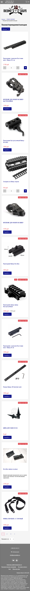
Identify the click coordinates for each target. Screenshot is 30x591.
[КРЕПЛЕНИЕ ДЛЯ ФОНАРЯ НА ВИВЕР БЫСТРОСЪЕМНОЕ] (15, 86)
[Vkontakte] (13, 560)
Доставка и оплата (22, 567)
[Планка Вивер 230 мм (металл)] (15, 373)
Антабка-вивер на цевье (10, 469)
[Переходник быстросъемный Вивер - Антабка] (15, 127)
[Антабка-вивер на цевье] (15, 456)
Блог (10, 569)
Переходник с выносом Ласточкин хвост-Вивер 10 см (13, 347)
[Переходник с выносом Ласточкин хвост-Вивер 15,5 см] (15, 45)
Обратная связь (16, 569)
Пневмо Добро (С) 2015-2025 (23, 572)
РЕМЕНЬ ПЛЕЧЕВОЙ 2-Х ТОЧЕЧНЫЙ (13, 519)
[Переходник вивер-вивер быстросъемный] (15, 291)
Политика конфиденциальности (14, 564)
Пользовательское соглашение (8, 567)
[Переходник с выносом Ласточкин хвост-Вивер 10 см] (15, 332)
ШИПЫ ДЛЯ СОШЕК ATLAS (10, 428)
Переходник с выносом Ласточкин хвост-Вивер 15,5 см (13, 59)
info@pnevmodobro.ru (15, 555)
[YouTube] (16, 560)
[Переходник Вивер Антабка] (15, 250)
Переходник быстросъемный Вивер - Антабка (14, 141)
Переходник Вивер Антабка (11, 264)
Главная (3, 19)
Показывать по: (5, 539)
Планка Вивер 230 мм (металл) (12, 387)
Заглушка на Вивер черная (11, 181)
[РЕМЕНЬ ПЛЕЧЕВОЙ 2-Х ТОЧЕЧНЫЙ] (15, 505)
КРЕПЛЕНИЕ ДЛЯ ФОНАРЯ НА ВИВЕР (13, 223)
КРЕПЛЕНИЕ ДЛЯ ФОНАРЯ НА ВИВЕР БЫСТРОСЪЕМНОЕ (13, 100)
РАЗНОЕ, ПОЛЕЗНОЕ (11, 19)
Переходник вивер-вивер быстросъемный (10, 305)
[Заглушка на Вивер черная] (15, 168)
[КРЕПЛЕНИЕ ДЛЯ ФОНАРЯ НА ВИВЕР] (15, 209)
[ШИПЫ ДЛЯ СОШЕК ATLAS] (15, 414)
